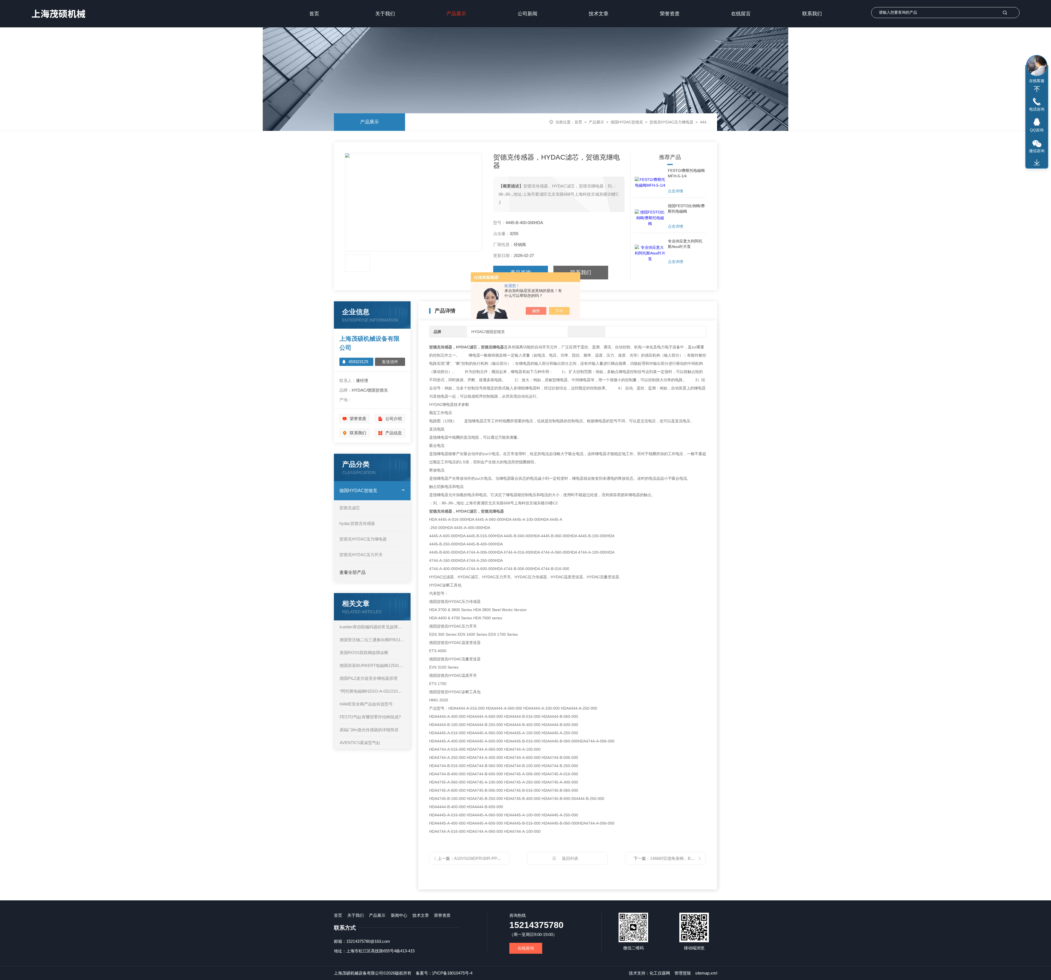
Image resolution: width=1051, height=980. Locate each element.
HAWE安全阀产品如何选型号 (366, 704)
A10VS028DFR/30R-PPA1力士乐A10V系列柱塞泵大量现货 (507, 858)
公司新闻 (527, 13)
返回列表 (570, 858)
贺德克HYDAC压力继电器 (671, 122)
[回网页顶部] (1037, 89)
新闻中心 (399, 915)
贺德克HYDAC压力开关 (361, 554)
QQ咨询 (1037, 130)
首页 (314, 13)
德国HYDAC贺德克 (627, 122)
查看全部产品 (352, 572)
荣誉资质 (670, 13)
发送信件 (390, 361)
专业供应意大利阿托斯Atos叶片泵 (685, 244)
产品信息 (393, 432)
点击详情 (675, 191)
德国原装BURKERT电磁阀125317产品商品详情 (372, 665)
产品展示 (456, 13)
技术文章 (598, 13)
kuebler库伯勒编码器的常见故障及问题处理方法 (372, 627)
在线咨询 (526, 948)
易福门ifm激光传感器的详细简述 (369, 729)
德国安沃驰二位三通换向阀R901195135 (372, 639)
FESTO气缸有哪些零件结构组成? (370, 717)
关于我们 (385, 13)
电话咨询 (1036, 109)
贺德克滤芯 (349, 507)
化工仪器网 (659, 973)
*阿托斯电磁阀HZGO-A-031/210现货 (372, 691)
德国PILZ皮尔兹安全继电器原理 (368, 678)
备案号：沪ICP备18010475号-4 (444, 973)
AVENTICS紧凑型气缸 (360, 742)
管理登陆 (682, 973)
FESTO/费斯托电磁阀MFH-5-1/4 (686, 173)
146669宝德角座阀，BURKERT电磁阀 (685, 858)
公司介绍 (393, 418)
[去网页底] (1037, 162)
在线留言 (741, 13)
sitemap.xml (706, 973)
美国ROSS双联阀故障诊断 (364, 652)
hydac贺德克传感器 (357, 523)
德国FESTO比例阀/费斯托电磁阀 (686, 208)
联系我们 (812, 13)
